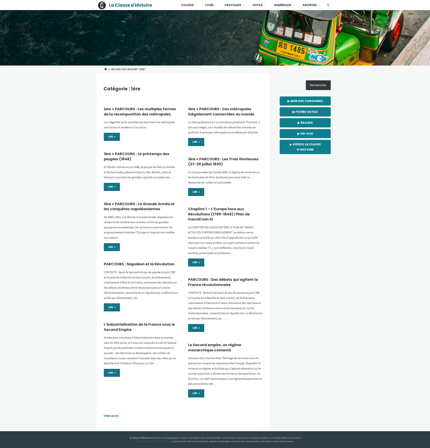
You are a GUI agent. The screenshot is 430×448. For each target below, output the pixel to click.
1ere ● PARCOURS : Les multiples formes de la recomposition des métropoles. (140, 111)
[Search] (328, 5)
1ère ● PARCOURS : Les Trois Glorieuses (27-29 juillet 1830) (223, 161)
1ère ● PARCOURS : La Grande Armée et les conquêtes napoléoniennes (139, 206)
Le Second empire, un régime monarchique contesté (214, 347)
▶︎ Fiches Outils (305, 112)
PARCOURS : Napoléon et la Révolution (139, 264)
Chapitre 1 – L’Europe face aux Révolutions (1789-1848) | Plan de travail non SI (219, 214)
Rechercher (318, 85)
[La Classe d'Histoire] (102, 5)
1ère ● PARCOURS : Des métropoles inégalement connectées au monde (221, 111)
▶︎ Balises (305, 123)
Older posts (111, 416)
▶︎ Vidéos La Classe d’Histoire (305, 147)
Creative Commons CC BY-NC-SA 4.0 (154, 441)
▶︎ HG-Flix (305, 134)
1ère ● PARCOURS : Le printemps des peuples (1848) (136, 156)
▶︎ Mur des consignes (305, 101)
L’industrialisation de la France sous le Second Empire (139, 327)
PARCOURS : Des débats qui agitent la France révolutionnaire (223, 282)
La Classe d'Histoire (130, 5)
